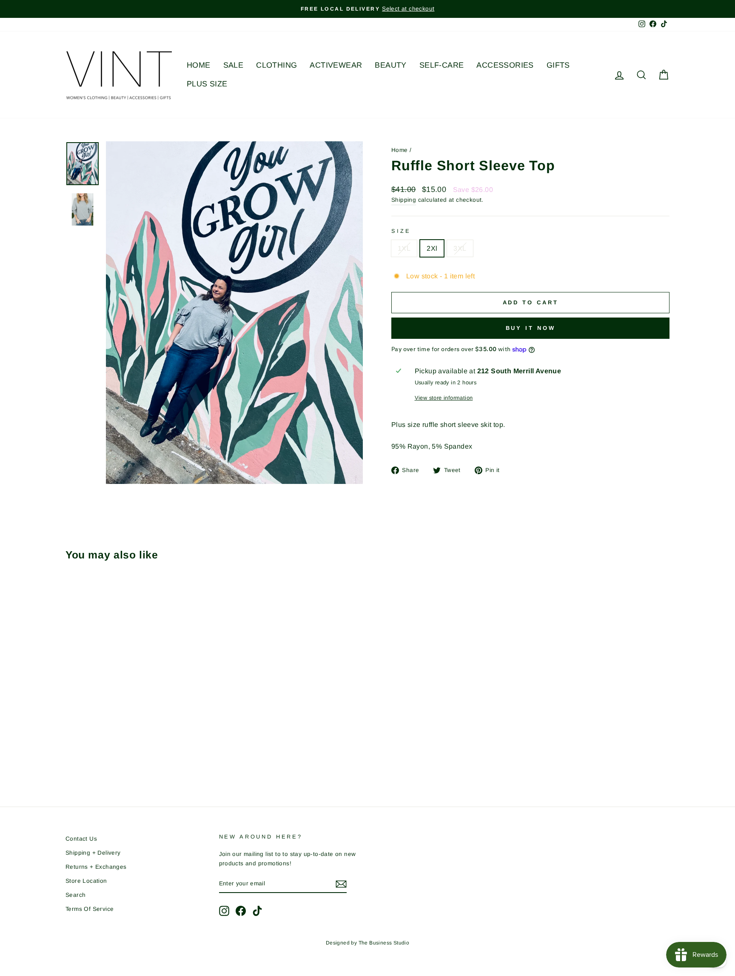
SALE (233, 65)
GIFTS (558, 65)
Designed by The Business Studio (367, 943)
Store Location (86, 881)
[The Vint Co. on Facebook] (241, 911)
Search (75, 895)
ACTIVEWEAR (336, 65)
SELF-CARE (441, 65)
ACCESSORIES (504, 65)
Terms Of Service (90, 909)
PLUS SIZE (207, 84)
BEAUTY (390, 65)
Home (399, 150)
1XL (404, 248)
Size (400, 231)
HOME (199, 65)
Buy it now (531, 328)
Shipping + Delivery (93, 853)
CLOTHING (276, 65)
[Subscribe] (341, 884)
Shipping (403, 200)
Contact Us (81, 839)
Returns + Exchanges (96, 867)
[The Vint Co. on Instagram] (224, 911)
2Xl (432, 248)
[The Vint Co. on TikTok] (257, 911)
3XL (459, 248)
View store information (444, 398)
